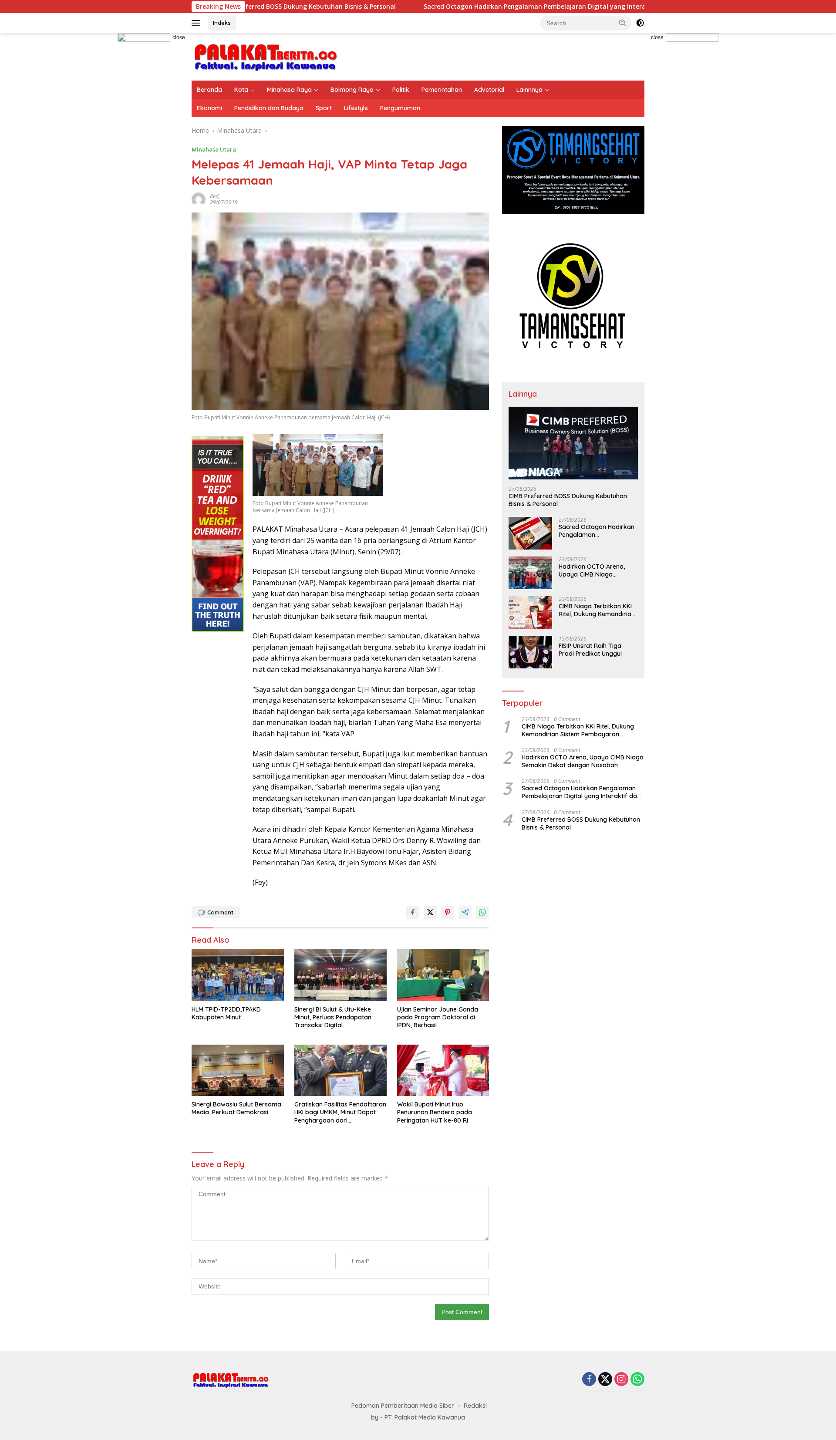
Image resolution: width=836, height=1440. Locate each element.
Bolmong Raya (352, 90)
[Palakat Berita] (266, 56)
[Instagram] (621, 1379)
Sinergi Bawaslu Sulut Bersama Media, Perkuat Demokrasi (236, 1108)
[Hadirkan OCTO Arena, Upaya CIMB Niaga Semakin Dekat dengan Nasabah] (530, 572)
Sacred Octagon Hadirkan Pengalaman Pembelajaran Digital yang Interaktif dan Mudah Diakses (505, 6)
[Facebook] (589, 1379)
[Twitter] (605, 1379)
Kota (241, 90)
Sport (324, 108)
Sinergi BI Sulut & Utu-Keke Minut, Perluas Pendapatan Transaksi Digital (332, 1017)
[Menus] (197, 23)
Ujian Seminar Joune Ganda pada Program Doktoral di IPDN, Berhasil (437, 1017)
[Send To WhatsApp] (482, 912)
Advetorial (489, 90)
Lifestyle (356, 108)
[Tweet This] (430, 912)
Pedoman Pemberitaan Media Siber (402, 1406)
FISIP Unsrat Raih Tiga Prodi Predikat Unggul (590, 650)
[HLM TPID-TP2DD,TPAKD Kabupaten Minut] (238, 975)
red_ (215, 196)
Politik (400, 90)
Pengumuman (400, 108)
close (178, 37)
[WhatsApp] (637, 1379)
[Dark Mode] (640, 23)
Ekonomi (209, 108)
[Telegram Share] (465, 912)
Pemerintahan (441, 90)
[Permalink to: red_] (199, 199)
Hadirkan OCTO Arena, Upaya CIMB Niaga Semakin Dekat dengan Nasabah (593, 570)
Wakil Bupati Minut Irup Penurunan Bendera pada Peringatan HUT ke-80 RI (434, 1112)
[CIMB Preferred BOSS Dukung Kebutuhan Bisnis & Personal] (573, 443)
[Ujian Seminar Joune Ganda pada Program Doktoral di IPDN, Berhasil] (443, 975)
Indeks (222, 22)
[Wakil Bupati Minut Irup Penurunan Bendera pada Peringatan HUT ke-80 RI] (443, 1070)
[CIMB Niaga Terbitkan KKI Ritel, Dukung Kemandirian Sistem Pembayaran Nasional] (530, 612)
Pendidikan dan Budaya (268, 108)
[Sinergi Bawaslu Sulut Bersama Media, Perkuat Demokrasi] (238, 1070)
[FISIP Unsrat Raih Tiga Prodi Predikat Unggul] (530, 652)
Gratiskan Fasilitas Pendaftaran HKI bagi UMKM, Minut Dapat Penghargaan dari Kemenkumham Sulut (340, 1112)
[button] (622, 23)
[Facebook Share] (412, 912)
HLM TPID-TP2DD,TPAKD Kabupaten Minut (226, 1013)
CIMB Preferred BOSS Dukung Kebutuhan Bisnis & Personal (568, 500)
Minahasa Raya (289, 90)
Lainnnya (529, 90)
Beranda (209, 90)
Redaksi (475, 1406)
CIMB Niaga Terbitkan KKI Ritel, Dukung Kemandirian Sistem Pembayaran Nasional (597, 610)
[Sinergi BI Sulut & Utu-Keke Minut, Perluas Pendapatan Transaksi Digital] (340, 975)
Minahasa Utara (214, 149)
